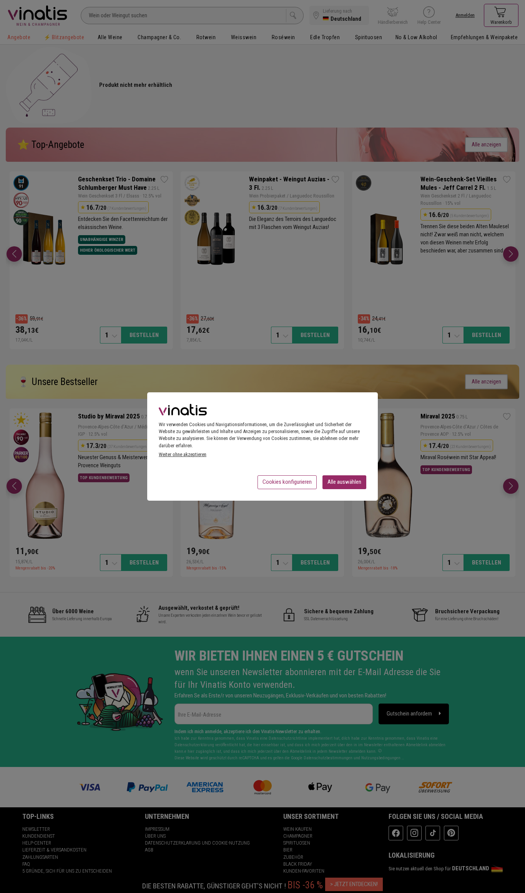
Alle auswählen (344, 481)
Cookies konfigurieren (287, 481)
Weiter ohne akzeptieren (182, 454)
